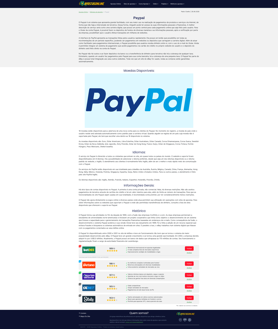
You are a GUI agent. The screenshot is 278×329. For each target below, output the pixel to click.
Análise (189, 253)
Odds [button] (155, 4)
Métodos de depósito (96, 12)
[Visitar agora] (88, 250)
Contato (83, 313)
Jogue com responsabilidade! (134, 322)
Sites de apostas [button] (129, 4)
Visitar (189, 248)
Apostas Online (115, 4)
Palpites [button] (164, 4)
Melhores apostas (176, 4)
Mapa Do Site (85, 316)
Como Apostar (144, 4)
